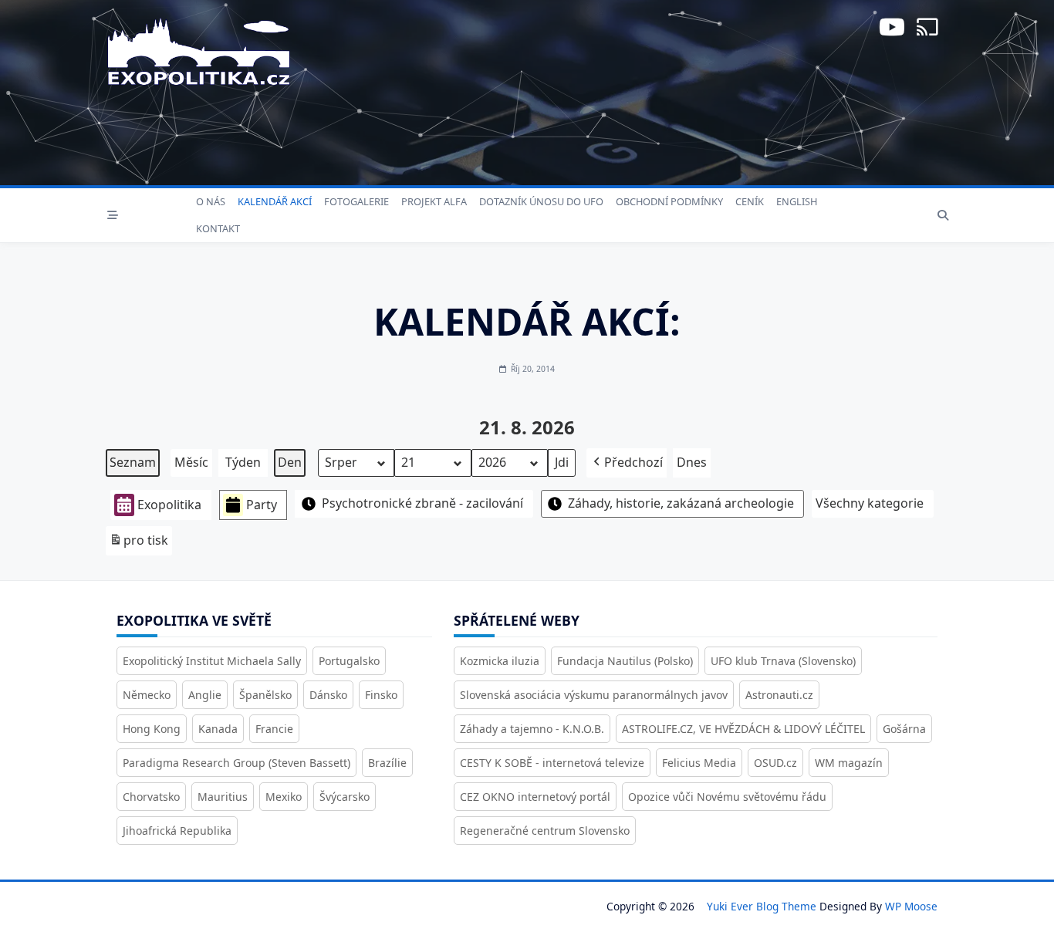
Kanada (218, 728)
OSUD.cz (775, 762)
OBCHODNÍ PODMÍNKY (669, 201)
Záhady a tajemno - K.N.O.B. (532, 728)
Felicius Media (699, 762)
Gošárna (904, 728)
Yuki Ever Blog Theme (761, 906)
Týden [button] (243, 462)
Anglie (204, 694)
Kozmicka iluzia (499, 660)
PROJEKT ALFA (434, 201)
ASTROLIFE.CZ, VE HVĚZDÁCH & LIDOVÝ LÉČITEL (743, 728)
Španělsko (265, 694)
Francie (274, 728)
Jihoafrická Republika (177, 830)
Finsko (381, 694)
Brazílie (387, 762)
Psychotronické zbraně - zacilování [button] (422, 503)
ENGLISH (796, 201)
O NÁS (210, 201)
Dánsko (328, 694)
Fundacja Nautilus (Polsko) (625, 660)
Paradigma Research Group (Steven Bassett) (236, 762)
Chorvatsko (151, 796)
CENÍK (749, 201)
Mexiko (283, 796)
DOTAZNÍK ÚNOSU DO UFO (541, 201)
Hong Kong (152, 728)
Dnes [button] (692, 462)
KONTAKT (218, 228)
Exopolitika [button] (169, 504)
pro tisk (138, 543)
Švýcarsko (344, 796)
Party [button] (261, 504)
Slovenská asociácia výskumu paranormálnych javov (594, 694)
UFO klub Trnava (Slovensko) (783, 660)
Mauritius (223, 796)
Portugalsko (349, 660)
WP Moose (911, 906)
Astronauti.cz (779, 694)
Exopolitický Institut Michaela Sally (212, 660)
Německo (147, 694)
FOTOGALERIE (356, 201)
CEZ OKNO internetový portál (535, 796)
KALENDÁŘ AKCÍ (275, 201)
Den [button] (290, 462)
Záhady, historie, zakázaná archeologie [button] (681, 503)
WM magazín (849, 762)
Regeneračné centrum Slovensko (545, 830)
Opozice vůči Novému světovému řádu (727, 796)
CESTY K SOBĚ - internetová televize (552, 762)
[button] (626, 463)
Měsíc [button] (191, 462)
